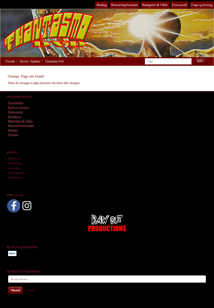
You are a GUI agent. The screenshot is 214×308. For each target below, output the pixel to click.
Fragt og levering (201, 5)
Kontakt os (14, 116)
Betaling (102, 5)
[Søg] (200, 61)
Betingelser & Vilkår (155, 5)
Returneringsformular (124, 5)
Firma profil (179, 5)
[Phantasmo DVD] (49, 32)
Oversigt (13, 134)
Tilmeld (15, 290)
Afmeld (30, 290)
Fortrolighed (15, 102)
